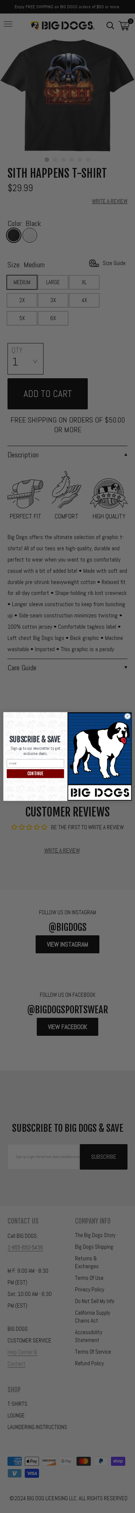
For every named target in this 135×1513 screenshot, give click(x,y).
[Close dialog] (127, 716)
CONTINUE (35, 773)
